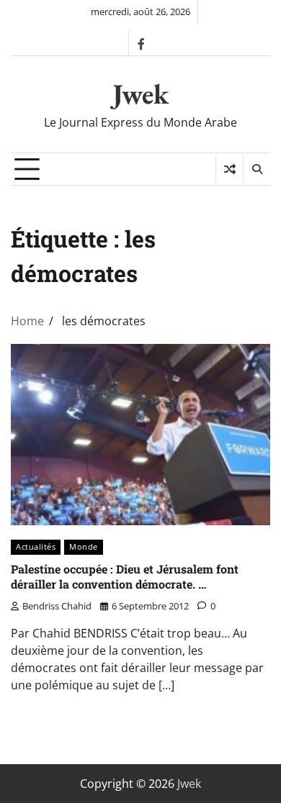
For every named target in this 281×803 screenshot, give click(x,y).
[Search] (256, 169)
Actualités (35, 546)
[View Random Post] (229, 169)
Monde (83, 546)
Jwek (140, 94)
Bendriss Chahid (57, 605)
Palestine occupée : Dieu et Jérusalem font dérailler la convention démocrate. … (124, 576)
